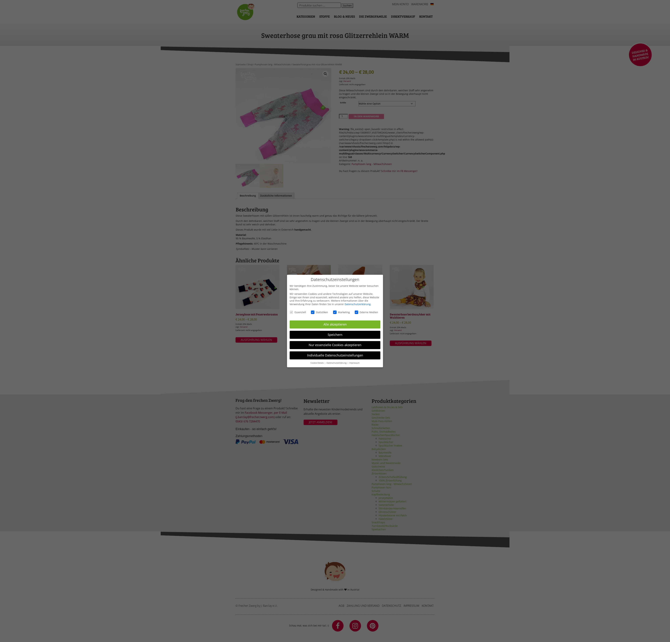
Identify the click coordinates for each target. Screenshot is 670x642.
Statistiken (322, 312)
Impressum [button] (354, 363)
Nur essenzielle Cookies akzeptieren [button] (335, 345)
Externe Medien (369, 312)
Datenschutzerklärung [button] (336, 363)
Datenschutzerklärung (358, 304)
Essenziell (300, 312)
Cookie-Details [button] (317, 363)
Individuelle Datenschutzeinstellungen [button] (335, 355)
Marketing (344, 312)
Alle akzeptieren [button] (335, 324)
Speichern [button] (335, 335)
